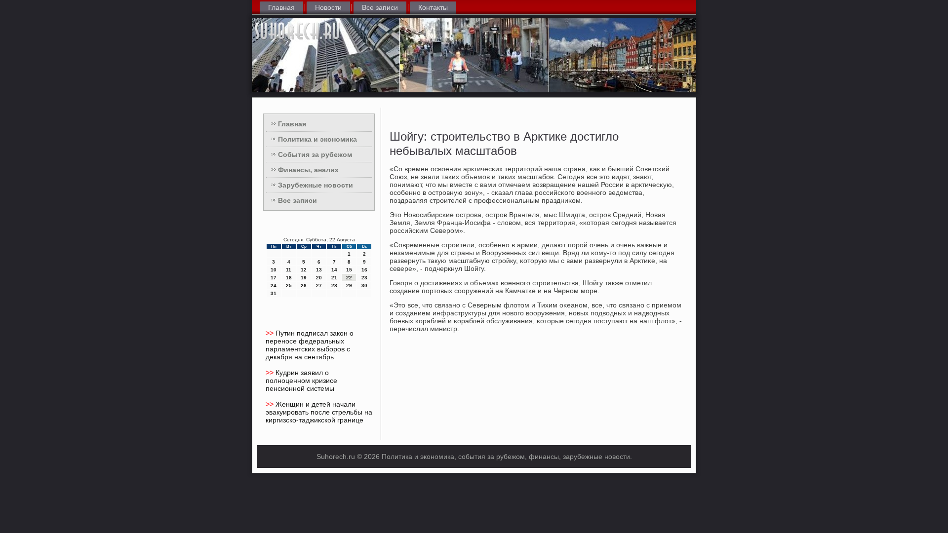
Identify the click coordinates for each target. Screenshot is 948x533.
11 (288, 269)
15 (349, 269)
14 (334, 269)
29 (349, 285)
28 (334, 285)
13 (319, 269)
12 (304, 269)
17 (273, 277)
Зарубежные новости (315, 185)
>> (271, 333)
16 (364, 269)
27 (319, 285)
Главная (281, 7)
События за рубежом (315, 154)
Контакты (433, 7)
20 (319, 277)
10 (273, 269)
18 (289, 277)
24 (273, 285)
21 (334, 277)
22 (349, 277)
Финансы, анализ (308, 170)
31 (273, 293)
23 (364, 277)
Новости (328, 7)
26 (304, 285)
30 (364, 285)
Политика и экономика (317, 139)
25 (289, 285)
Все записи (380, 7)
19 (304, 277)
